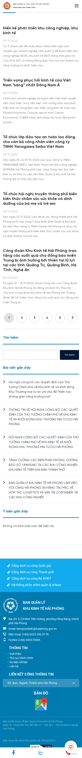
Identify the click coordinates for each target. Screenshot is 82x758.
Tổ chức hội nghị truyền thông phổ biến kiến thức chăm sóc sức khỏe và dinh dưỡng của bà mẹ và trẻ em (40, 199)
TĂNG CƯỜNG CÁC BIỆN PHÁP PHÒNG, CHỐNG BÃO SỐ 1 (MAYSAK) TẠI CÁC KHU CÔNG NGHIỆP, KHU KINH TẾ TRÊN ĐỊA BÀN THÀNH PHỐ (43, 465)
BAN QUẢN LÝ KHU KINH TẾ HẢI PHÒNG (31, 4)
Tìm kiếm (10, 338)
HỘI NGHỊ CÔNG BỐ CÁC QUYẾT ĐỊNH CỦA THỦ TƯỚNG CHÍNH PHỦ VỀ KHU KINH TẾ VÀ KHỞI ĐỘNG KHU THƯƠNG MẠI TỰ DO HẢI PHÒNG (44, 442)
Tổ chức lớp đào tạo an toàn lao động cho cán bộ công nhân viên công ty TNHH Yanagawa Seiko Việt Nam (39, 142)
